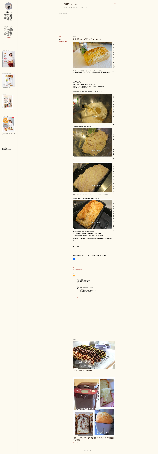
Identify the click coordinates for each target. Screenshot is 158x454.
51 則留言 (76, 442)
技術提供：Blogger (88, 450)
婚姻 (77, 7)
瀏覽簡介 (8, 37)
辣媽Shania (70, 4)
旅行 (74, 7)
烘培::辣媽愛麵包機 (63, 41)
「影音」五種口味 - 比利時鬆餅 (83, 371)
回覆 (77, 297)
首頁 (64, 7)
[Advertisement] (94, 327)
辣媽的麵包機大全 (78, 252)
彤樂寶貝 (82, 7)
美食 (79, 7)
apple (78, 275)
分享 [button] (60, 36)
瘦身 (69, 7)
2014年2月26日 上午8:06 (89, 287)
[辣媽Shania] (74, 259)
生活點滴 (86, 7)
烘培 (67, 7)
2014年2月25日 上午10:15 (83, 275)
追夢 (72, 7)
